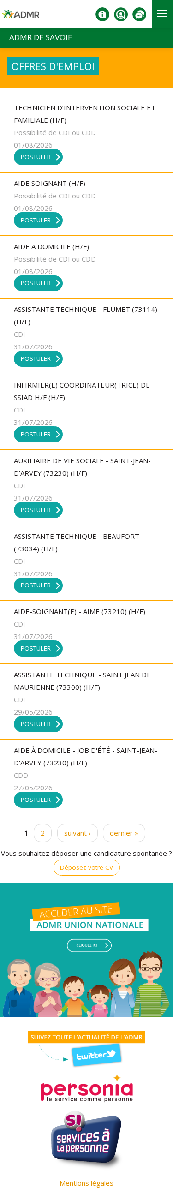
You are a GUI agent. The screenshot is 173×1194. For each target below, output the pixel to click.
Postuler (36, 157)
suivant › (77, 832)
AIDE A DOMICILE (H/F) (51, 246)
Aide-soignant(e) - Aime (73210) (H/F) (79, 611)
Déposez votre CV (86, 867)
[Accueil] (20, 17)
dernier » (124, 832)
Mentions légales (86, 1183)
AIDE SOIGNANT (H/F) (49, 183)
